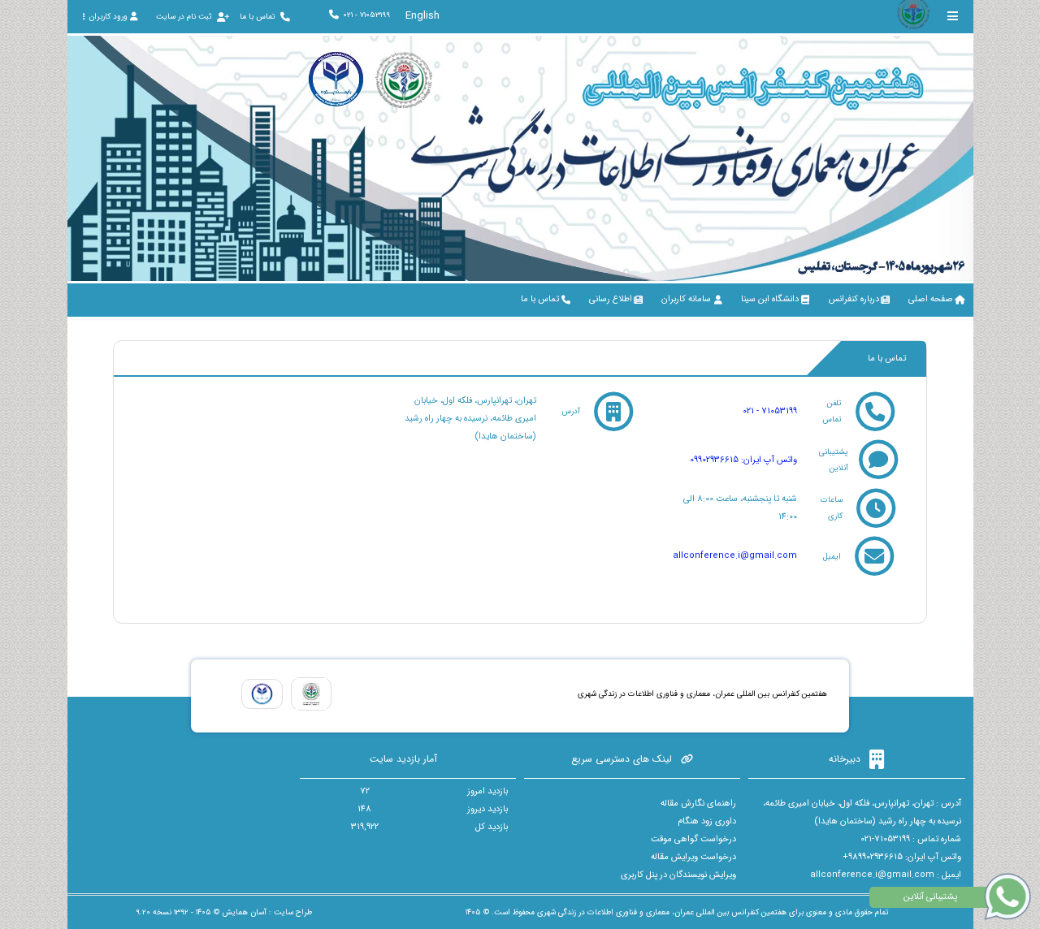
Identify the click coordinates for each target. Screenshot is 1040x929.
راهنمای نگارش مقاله (698, 803)
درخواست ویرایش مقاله (693, 857)
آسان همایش (244, 912)
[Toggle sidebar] (953, 16)
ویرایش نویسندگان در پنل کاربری (678, 875)
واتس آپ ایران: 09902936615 (743, 460)
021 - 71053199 (770, 411)
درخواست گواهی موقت (693, 839)
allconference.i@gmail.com (735, 556)
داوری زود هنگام (707, 821)
